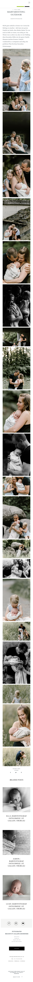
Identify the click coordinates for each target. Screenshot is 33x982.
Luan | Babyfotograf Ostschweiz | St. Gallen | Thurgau (16, 906)
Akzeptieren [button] (20, 5)
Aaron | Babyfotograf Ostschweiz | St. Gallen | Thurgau (16, 862)
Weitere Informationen (10, 5)
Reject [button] (27, 5)
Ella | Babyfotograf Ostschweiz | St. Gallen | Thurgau (16, 818)
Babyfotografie (16, 18)
